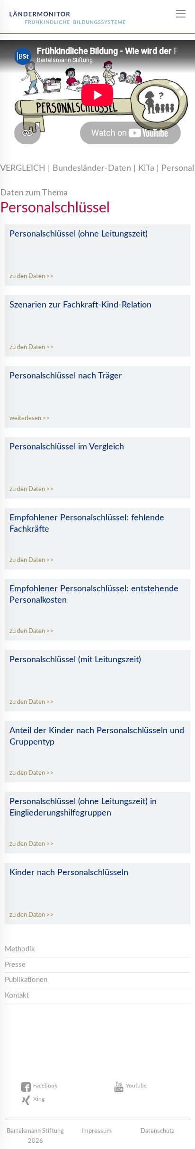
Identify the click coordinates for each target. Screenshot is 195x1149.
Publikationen (26, 979)
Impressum (96, 1131)
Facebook (45, 1085)
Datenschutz (158, 1131)
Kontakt (17, 995)
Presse (15, 964)
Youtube (136, 1085)
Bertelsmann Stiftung (43, 14)
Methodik (20, 949)
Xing (38, 1099)
